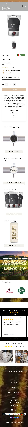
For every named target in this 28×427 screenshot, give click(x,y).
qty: (3, 84)
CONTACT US (14, 405)
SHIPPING (14, 400)
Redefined (20, 422)
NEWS (14, 387)
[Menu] (25, 5)
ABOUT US (14, 382)
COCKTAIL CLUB (14, 384)
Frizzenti (11, 422)
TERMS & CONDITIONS (14, 392)
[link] (14, 334)
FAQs (14, 397)
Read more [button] (10, 329)
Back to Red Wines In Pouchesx (15, 371)
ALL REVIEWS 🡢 (14, 338)
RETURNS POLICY (14, 402)
